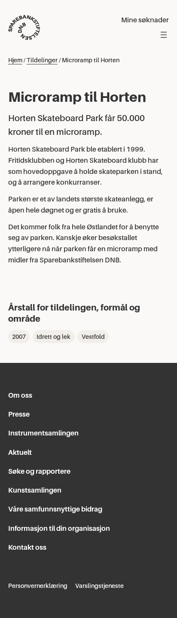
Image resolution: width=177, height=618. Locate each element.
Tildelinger (42, 60)
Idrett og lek (53, 336)
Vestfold (93, 336)
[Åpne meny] (164, 35)
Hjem (15, 60)
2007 (19, 336)
